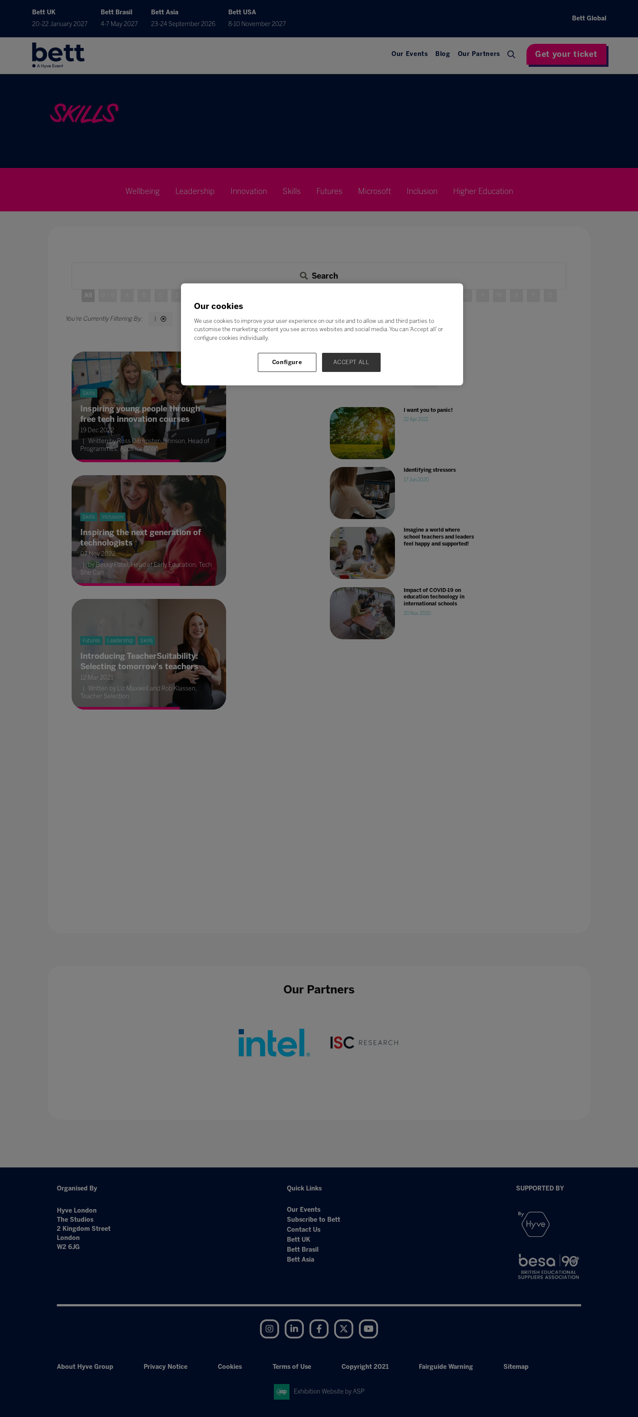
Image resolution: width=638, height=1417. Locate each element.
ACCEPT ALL (351, 362)
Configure (287, 362)
